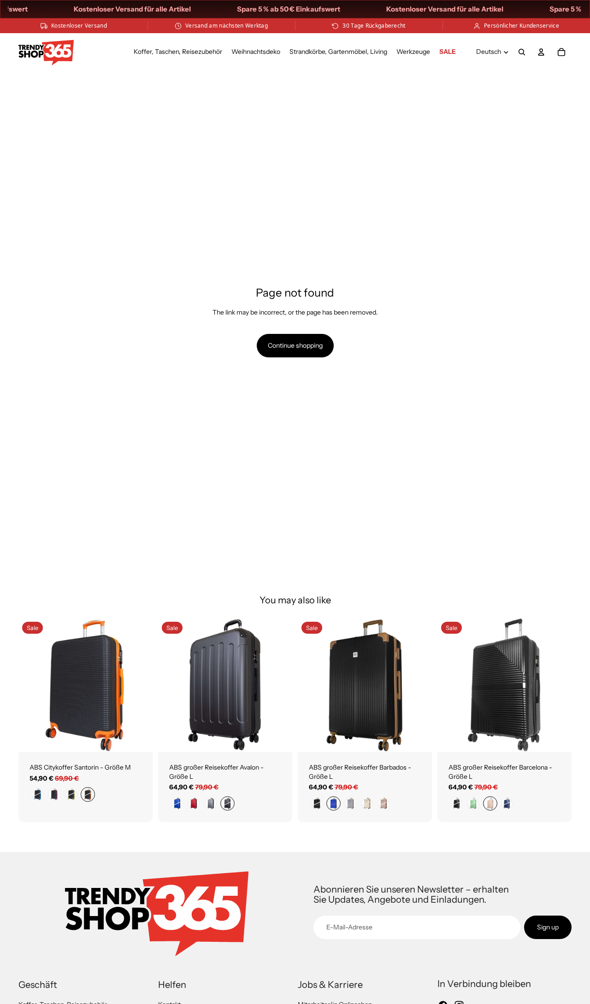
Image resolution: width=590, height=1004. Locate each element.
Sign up (548, 927)
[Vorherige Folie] (32, 685)
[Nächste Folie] (139, 685)
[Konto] (541, 52)
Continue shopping (295, 345)
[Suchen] (522, 52)
